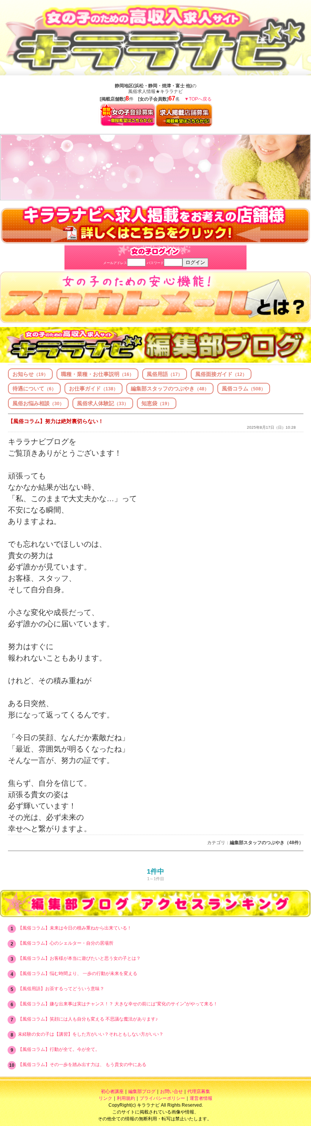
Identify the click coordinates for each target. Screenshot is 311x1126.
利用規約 (126, 1098)
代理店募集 (198, 1091)
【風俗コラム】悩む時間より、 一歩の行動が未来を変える (77, 973)
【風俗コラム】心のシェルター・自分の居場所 (65, 943)
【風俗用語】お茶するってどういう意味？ (61, 988)
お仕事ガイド (93, 388)
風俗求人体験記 (103, 403)
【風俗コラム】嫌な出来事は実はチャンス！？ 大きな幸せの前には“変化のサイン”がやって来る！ (118, 1003)
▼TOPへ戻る (198, 99)
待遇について (34, 388)
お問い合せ (171, 1091)
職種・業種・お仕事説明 (97, 374)
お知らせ (30, 374)
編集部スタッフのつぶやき (170, 388)
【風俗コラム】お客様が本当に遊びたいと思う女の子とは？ (79, 958)
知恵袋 (156, 403)
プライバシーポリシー (162, 1098)
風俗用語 (164, 374)
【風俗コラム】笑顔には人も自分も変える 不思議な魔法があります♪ (88, 1019)
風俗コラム (243, 388)
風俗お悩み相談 (38, 403)
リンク (105, 1098)
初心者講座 (112, 1091)
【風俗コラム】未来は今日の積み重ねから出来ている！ (75, 928)
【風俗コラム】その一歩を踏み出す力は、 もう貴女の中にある (82, 1064)
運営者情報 (201, 1098)
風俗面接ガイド (221, 374)
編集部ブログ (142, 1091)
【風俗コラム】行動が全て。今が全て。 (59, 1049)
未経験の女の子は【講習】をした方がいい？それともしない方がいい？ (90, 1034)
